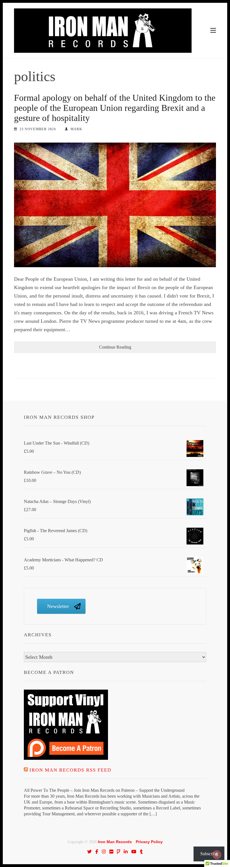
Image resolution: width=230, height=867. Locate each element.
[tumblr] (141, 851)
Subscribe (209, 853)
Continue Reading (115, 347)
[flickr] (111, 851)
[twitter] (89, 851)
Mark (76, 129)
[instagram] (104, 851)
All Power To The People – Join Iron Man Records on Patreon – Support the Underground (104, 790)
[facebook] (96, 851)
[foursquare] (118, 851)
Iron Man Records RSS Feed (70, 770)
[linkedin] (126, 851)
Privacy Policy (149, 841)
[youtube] (133, 851)
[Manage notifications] (216, 854)
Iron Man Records (115, 841)
